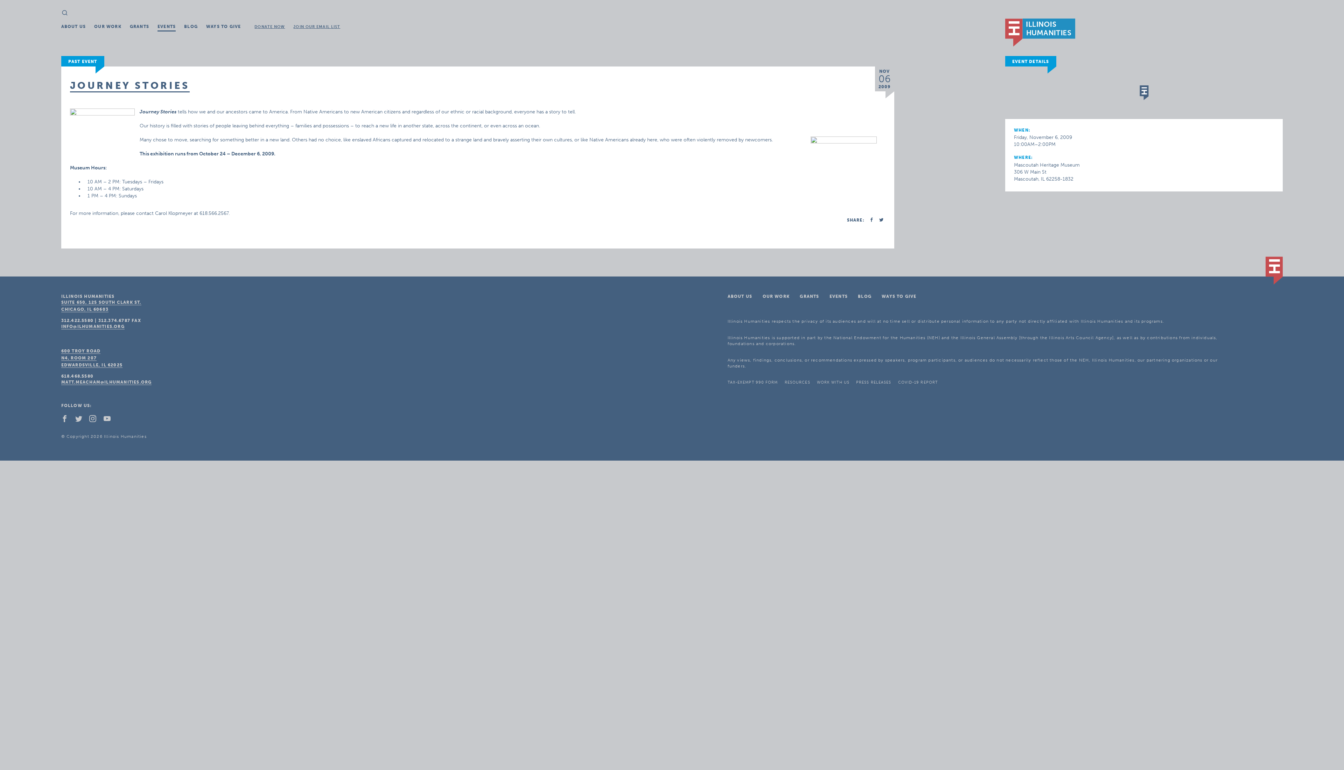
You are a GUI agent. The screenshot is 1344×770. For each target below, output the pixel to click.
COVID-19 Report (918, 382)
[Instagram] (95, 420)
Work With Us (833, 382)
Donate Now (269, 26)
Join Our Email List (316, 26)
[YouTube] (110, 420)
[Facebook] (67, 420)
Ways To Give (223, 26)
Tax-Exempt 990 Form (753, 382)
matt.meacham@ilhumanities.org (106, 382)
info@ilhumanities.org (93, 326)
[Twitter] (81, 420)
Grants (139, 26)
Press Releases (873, 382)
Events (167, 26)
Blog (191, 26)
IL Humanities (1040, 33)
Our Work (107, 26)
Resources (797, 382)
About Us (73, 26)
